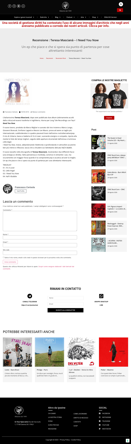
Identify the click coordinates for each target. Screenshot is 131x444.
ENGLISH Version (110, 17)
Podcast (69, 17)
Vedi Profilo (20, 191)
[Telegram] (18, 6)
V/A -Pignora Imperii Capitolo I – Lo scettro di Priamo (116, 208)
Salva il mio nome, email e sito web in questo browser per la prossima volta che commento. (38, 257)
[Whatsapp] (23, 6)
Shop (94, 17)
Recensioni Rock (61, 58)
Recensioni (49, 58)
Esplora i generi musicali (23, 17)
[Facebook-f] (9, 6)
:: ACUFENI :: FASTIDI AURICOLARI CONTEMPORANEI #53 (116, 243)
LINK (101, 305)
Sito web (6, 250)
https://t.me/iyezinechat (29, 305)
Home (41, 58)
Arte (82, 17)
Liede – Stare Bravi (12, 370)
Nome (5, 234)
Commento (7, 210)
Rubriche (43, 17)
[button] (121, 4)
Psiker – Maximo (107, 370)
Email (5, 242)
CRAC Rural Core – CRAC (116, 189)
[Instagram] (14, 6)
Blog (56, 17)
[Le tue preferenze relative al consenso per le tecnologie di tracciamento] (127, 440)
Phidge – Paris (42, 370)
